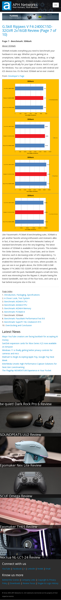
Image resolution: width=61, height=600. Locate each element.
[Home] (6, 5)
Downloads (15, 583)
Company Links (28, 579)
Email (47, 568)
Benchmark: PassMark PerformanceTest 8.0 (24, 318)
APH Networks (25, 4)
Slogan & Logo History (47, 583)
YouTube (6, 568)
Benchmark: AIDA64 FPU (15, 305)
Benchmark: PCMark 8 (14, 311)
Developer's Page (16, 76)
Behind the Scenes (10, 579)
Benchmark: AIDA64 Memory (17, 308)
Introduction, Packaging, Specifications (22, 294)
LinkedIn (31, 568)
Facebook (17, 568)
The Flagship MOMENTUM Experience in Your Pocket (26, 370)
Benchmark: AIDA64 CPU (15, 301)
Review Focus (29, 583)
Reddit (40, 568)
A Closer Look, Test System (17, 298)
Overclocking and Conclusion (18, 325)
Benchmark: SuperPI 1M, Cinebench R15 (22, 322)
